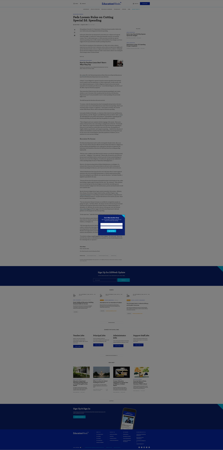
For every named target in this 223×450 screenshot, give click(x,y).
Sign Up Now (111, 231)
